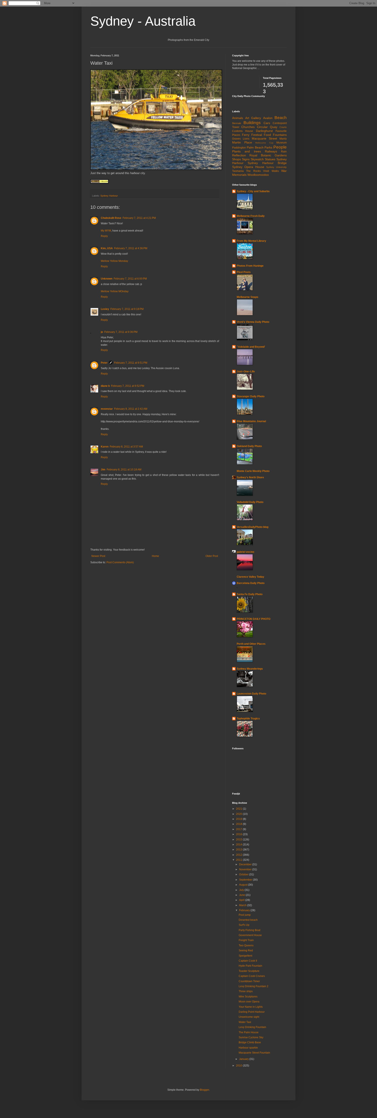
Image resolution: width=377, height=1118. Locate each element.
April (242, 900)
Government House (250, 935)
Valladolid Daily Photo (250, 502)
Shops (236, 159)
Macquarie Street (264, 138)
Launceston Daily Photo (251, 693)
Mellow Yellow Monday (114, 261)
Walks (275, 171)
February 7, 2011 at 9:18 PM (127, 309)
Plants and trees (246, 151)
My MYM (106, 230)
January (244, 1059)
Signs (246, 159)
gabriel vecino (245, 551)
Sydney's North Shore (250, 477)
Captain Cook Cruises (252, 976)
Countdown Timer (249, 981)
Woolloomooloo (258, 174)
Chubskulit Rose (111, 217)
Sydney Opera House (248, 167)
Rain (284, 151)
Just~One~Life (246, 371)
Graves (236, 138)
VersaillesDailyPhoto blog (252, 527)
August (243, 884)
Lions (246, 138)
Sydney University (276, 167)
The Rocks (253, 171)
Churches (248, 127)
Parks (268, 147)
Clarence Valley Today (250, 576)
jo (102, 331)
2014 (239, 844)
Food (267, 135)
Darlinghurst (264, 131)
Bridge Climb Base (250, 1042)
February (244, 910)
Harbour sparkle (248, 1047)
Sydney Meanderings (250, 668)
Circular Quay (267, 127)
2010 (239, 1065)
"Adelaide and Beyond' (251, 346)
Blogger (204, 1089)
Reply (104, 236)
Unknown (106, 278)
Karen (104, 446)
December (245, 864)
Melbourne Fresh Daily (251, 216)
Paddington (239, 147)
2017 (239, 829)
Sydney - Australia (142, 21)
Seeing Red (246, 950)
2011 (239, 859)
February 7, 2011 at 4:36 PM (130, 248)
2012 (239, 854)
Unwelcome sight (249, 1016)
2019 (239, 819)
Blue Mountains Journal (251, 421)
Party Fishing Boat (249, 930)
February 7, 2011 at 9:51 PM (130, 362)
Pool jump (245, 914)
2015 (239, 839)
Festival (256, 135)
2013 (239, 849)
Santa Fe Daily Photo (249, 594)
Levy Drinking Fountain (252, 1027)
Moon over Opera (249, 1001)
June (242, 895)
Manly (283, 138)
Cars (267, 123)
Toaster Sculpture (249, 971)
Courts (283, 127)
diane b (105, 385)
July (242, 890)
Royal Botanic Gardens (268, 155)
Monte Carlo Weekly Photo (253, 471)
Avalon (267, 118)
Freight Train (246, 940)
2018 (239, 824)
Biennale (236, 123)
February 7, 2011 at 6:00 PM (130, 278)
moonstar (107, 408)
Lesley (105, 309)
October (244, 874)
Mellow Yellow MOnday (115, 291)
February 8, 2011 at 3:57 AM (126, 446)
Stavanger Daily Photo (250, 396)
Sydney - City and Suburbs (253, 191)
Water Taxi (245, 1022)
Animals (237, 118)
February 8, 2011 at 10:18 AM (124, 469)
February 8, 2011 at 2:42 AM (130, 408)
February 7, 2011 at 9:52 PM (127, 385)
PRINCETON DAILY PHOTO (253, 618)
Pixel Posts (244, 272)
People (280, 147)
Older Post (212, 556)
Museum (281, 142)
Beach (280, 117)
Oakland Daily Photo (249, 446)
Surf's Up (244, 924)
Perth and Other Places (251, 643)
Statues (270, 159)
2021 (239, 808)
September (246, 879)
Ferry (245, 135)
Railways (271, 151)
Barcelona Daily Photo (250, 583)
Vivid (266, 171)
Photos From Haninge (250, 265)
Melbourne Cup (264, 143)
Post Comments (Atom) (120, 562)
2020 (239, 814)
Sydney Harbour (109, 195)
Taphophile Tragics (248, 718)
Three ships (246, 991)
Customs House (242, 131)
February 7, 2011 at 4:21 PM (139, 217)
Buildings (252, 122)
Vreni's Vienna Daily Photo (253, 321)
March (243, 905)
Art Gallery (253, 118)
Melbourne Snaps (247, 297)
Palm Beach (255, 147)
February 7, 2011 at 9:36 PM (120, 331)
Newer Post (98, 556)
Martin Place (242, 142)
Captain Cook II (248, 960)
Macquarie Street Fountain (254, 1052)
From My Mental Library (251, 240)
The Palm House (249, 1032)
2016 (239, 834)
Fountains (280, 135)
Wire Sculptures (248, 996)
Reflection (239, 155)
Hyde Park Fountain (250, 965)
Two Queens (246, 945)
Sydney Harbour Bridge (267, 163)
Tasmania (238, 171)
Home (155, 556)
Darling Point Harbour (252, 1011)
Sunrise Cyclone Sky (251, 1037)
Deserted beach (248, 919)
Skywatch (257, 159)
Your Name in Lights (251, 1006)
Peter (104, 362)
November (245, 869)
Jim (103, 469)
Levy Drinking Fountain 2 (253, 986)
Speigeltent (245, 955)
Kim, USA (107, 248)
